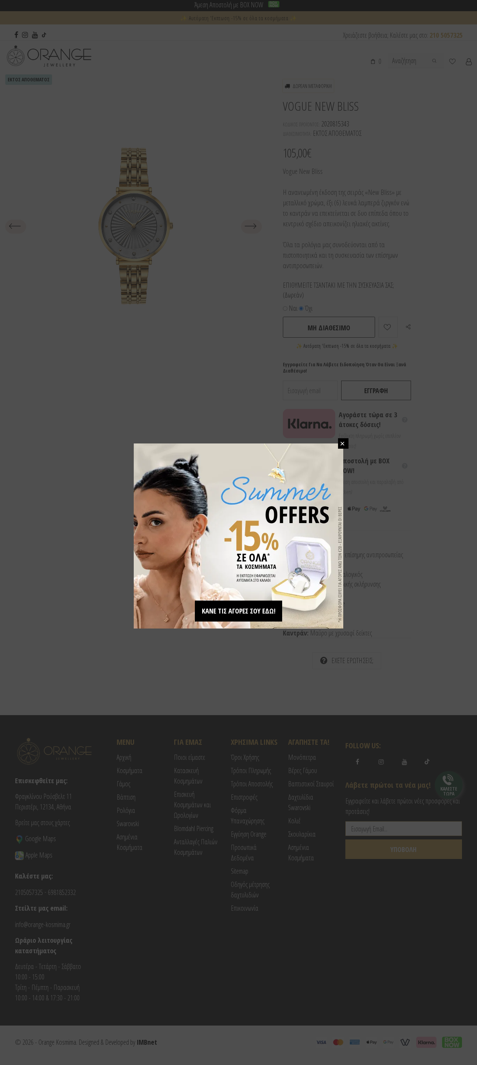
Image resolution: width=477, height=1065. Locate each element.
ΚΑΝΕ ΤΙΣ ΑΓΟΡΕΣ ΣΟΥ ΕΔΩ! (239, 611)
